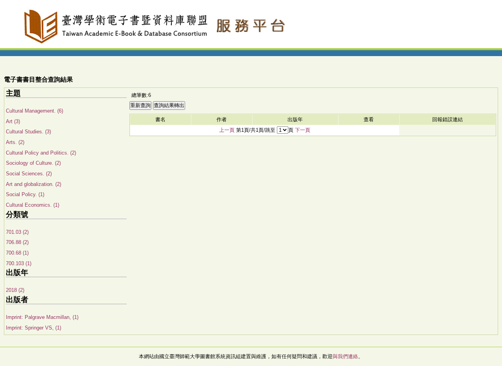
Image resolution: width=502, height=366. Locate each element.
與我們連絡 (345, 356)
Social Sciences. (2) (29, 174)
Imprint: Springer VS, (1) (33, 328)
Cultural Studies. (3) (28, 132)
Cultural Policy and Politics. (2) (41, 153)
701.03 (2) (17, 232)
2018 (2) (15, 290)
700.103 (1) (18, 263)
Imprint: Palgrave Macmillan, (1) (42, 317)
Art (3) (13, 121)
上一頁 (227, 130)
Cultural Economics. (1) (32, 205)
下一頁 (302, 130)
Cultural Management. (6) (34, 111)
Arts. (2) (15, 142)
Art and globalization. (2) (33, 184)
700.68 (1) (17, 253)
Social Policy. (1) (25, 194)
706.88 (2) (17, 242)
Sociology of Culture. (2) (33, 163)
